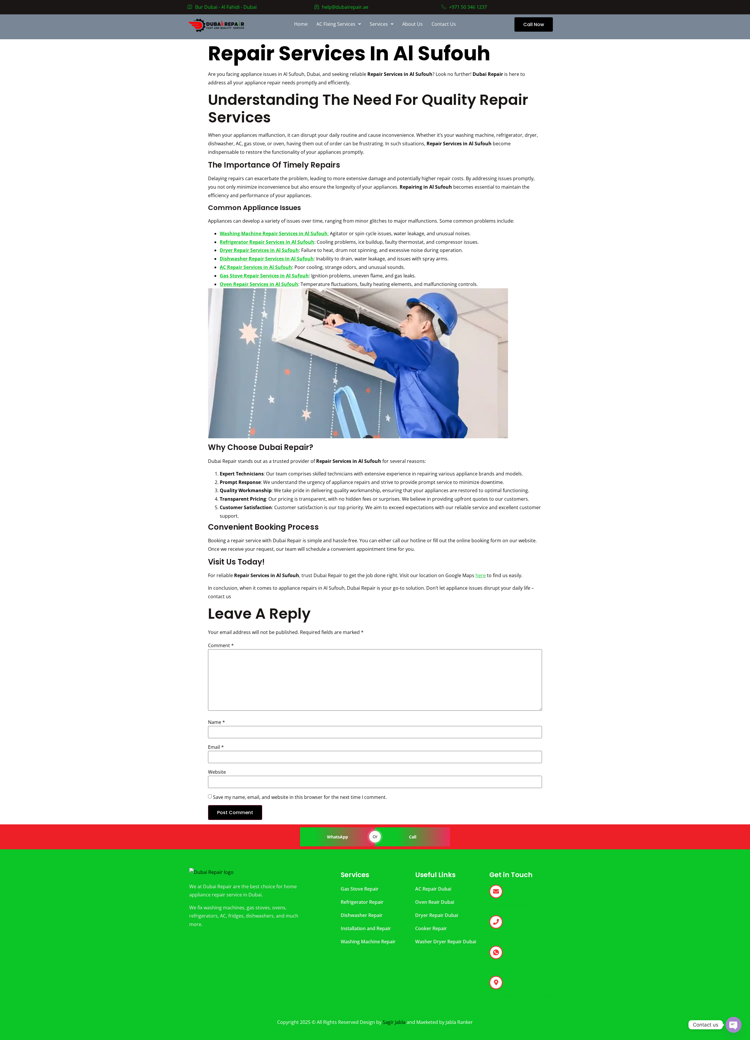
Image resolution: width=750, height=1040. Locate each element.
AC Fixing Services (335, 24)
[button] (338, 24)
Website (217, 772)
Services (379, 24)
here (480, 575)
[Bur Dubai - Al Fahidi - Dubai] (496, 982)
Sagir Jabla (394, 1022)
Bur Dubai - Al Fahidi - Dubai (226, 7)
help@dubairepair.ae (345, 7)
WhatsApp (337, 837)
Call (412, 837)
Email (216, 747)
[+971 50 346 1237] (496, 922)
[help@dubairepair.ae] (496, 891)
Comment (221, 645)
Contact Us (444, 24)
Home (301, 24)
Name (216, 722)
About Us (412, 24)
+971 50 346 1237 (468, 7)
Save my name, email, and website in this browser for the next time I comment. (300, 797)
